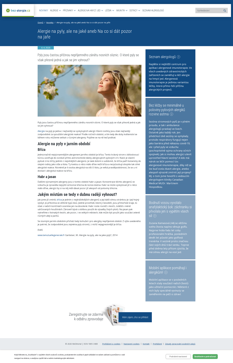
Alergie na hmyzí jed (89, 10)
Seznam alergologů (153, 10)
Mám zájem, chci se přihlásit (135, 317)
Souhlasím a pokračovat (205, 356)
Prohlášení (157, 344)
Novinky (43, 10)
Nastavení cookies (132, 344)
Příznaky (68, 10)
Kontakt (146, 344)
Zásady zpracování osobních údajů (180, 344)
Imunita (120, 10)
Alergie (54, 10)
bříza (59, 199)
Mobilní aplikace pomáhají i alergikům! (167, 270)
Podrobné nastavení (178, 356)
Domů (40, 22)
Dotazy (134, 10)
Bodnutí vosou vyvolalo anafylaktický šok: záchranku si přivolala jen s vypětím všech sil (170, 209)
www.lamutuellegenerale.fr (51, 235)
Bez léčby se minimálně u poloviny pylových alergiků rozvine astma (167, 109)
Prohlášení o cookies (111, 344)
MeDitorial (76, 344)
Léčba (108, 10)
